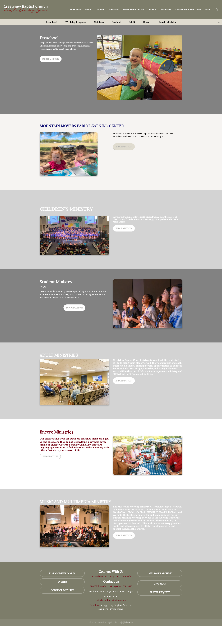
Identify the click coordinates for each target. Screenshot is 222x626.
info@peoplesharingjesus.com (111, 600)
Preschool (51, 22)
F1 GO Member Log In (62, 573)
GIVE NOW (160, 583)
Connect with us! (62, 590)
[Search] (217, 9)
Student (116, 22)
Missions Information (134, 9)
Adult (132, 22)
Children (99, 22)
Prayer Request (160, 592)
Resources (165, 9)
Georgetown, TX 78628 (121, 586)
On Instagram (111, 576)
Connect (100, 9)
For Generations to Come (188, 9)
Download (94, 605)
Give (207, 9)
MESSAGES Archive (160, 573)
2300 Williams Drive (100, 586)
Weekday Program (75, 22)
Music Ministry (167, 22)
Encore (147, 22)
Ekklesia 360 (127, 622)
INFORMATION (74, 307)
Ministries (114, 9)
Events (152, 9)
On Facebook (96, 576)
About (88, 9)
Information (50, 58)
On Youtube (126, 576)
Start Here (75, 9)
